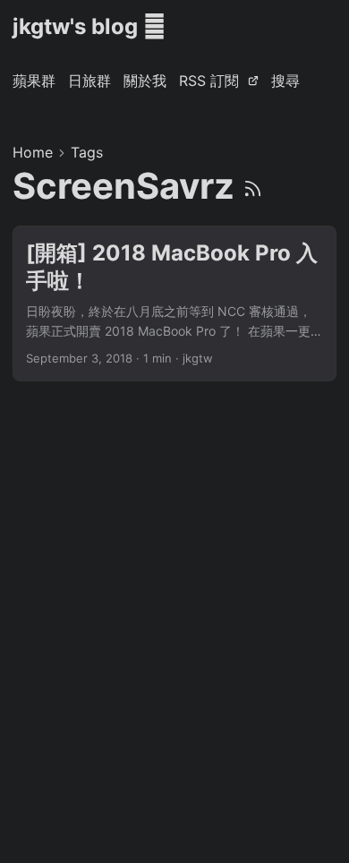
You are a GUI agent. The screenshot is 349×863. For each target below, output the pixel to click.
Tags (87, 152)
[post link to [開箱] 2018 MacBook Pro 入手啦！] (174, 303)
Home (33, 152)
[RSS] (253, 186)
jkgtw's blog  (89, 26)
